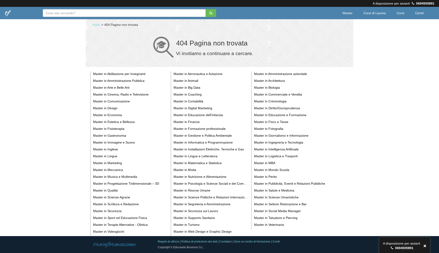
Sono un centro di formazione (252, 241)
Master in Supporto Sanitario (194, 218)
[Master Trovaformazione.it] (9, 11)
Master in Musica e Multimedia (115, 176)
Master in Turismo (187, 224)
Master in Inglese (105, 149)
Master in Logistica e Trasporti (276, 156)
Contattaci (225, 241)
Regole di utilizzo (168, 241)
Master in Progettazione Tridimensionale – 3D (126, 183)
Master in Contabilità (188, 101)
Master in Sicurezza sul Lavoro (196, 211)
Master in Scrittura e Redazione (116, 204)
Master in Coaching (188, 94)
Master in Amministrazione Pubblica (119, 81)
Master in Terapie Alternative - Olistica (120, 224)
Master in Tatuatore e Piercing (275, 218)
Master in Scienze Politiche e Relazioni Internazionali (212, 197)
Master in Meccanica (108, 170)
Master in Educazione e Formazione (280, 115)
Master (348, 13)
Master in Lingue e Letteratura (195, 156)
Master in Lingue (105, 156)
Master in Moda (185, 170)
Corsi (400, 13)
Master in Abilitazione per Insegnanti (119, 74)
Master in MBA (264, 163)
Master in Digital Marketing (193, 108)
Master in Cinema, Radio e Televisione (121, 94)
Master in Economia (107, 115)
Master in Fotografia (268, 128)
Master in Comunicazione (111, 101)
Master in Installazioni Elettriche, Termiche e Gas (209, 149)
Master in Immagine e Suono (114, 142)
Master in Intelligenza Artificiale (276, 149)
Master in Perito (265, 176)
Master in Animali (186, 81)
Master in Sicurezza (107, 211)
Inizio (96, 25)
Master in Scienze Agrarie (111, 197)
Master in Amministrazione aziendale (280, 74)
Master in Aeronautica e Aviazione (198, 74)
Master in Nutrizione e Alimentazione (200, 176)
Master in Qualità (105, 190)
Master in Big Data (187, 87)
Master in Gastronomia (109, 135)
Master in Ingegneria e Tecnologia (278, 142)
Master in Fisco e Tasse (271, 122)
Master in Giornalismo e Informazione (281, 135)
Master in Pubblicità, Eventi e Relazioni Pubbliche (289, 183)
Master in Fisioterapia (108, 128)
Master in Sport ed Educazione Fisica (120, 218)
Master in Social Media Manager (277, 211)
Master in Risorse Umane (192, 190)
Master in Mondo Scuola (271, 170)
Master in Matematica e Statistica (198, 163)
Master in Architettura (269, 81)
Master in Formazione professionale (200, 128)
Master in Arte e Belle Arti (111, 87)
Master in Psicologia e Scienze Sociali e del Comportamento (217, 183)
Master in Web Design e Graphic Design (203, 231)
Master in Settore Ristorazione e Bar (280, 204)
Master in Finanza (187, 122)
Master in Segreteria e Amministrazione (202, 204)
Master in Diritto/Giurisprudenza (277, 108)
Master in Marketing (107, 163)
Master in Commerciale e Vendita (278, 94)
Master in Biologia (267, 87)
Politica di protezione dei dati (199, 241)
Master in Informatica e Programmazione (203, 142)
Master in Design (105, 108)
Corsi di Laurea (375, 13)
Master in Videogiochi (108, 231)
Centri (419, 13)
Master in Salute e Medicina (274, 190)
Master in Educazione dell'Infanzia (198, 115)
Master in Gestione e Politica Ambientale (203, 135)
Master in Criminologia (270, 101)
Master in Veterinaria (269, 224)
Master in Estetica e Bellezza (114, 122)
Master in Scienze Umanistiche (276, 197)
